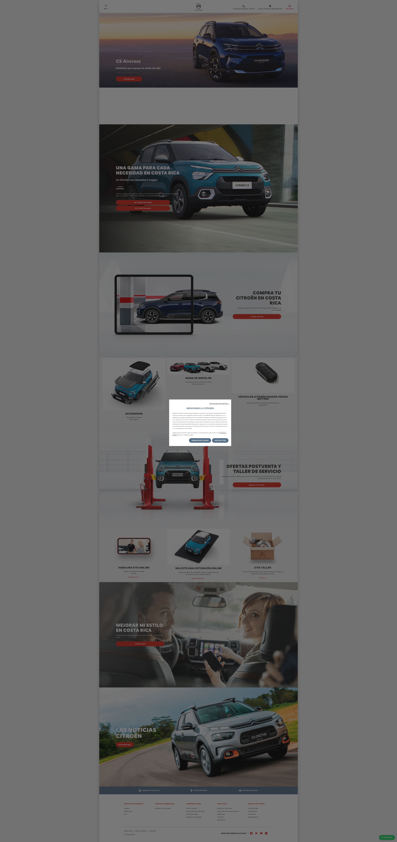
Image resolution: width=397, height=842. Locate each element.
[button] (219, 403)
